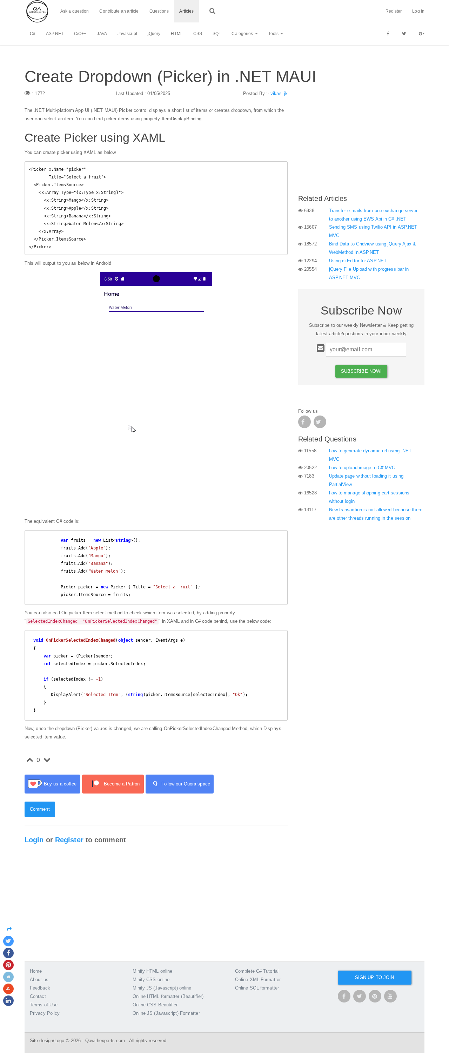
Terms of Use (44, 1004)
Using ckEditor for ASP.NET (358, 260)
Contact (38, 996)
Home (36, 971)
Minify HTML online (153, 971)
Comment (40, 809)
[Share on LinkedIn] (8, 1000)
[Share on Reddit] (8, 977)
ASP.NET (54, 33)
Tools (274, 33)
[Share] (11, 929)
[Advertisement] (361, 138)
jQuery (154, 33)
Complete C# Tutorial (257, 971)
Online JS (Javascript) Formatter (166, 1013)
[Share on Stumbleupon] (8, 989)
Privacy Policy (45, 1013)
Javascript (127, 33)
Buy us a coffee (60, 783)
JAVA (102, 33)
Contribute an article (119, 11)
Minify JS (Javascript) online (162, 988)
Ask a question (74, 11)
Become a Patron (122, 783)
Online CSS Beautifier (155, 1004)
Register (394, 11)
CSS (197, 33)
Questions (159, 11)
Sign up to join (374, 977)
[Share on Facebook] (8, 953)
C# (32, 33)
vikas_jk (279, 93)
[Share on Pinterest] (8, 965)
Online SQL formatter (257, 988)
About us (39, 979)
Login (34, 840)
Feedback (40, 988)
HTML (176, 33)
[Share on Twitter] (8, 941)
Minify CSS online (151, 979)
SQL (217, 33)
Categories (243, 33)
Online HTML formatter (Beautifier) (168, 996)
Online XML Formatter (258, 979)
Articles (186, 11)
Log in (418, 11)
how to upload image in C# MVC (362, 467)
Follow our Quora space (181, 783)
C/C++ (80, 33)
